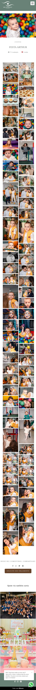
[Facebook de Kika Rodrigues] (15, 682)
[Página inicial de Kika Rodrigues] (8, 5)
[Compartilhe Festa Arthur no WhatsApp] (16, 566)
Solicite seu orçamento (18, 571)
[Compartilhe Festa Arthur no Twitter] (19, 566)
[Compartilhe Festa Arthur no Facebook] (12, 566)
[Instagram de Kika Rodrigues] (17, 682)
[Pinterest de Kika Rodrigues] (21, 682)
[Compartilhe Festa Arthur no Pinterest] (23, 566)
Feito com (18, 688)
